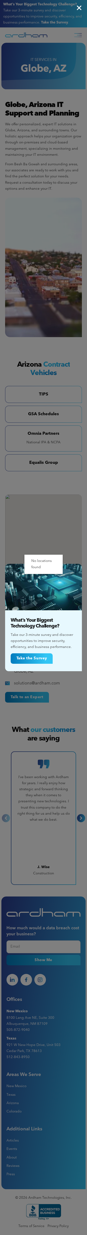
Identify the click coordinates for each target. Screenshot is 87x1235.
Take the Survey (31, 658)
